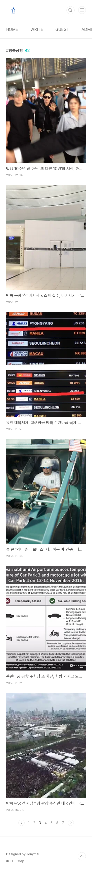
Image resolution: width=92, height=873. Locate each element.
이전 (21, 823)
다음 (71, 823)
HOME (12, 29)
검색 (70, 10)
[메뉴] (82, 10)
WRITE (36, 29)
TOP (82, 856)
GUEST (62, 29)
